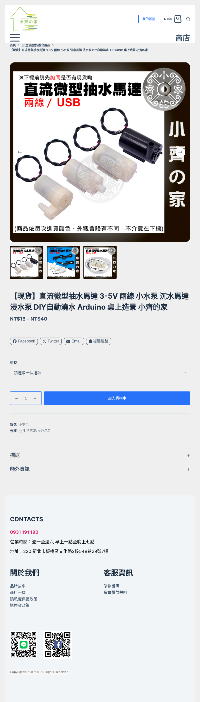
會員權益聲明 (115, 592)
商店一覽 (18, 592)
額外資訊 (20, 469)
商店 (182, 37)
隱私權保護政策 (23, 599)
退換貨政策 (20, 605)
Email (76, 341)
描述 (15, 455)
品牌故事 (18, 586)
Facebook (26, 341)
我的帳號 (148, 19)
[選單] (15, 38)
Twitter (53, 341)
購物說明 (111, 586)
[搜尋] (188, 19)
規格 (13, 362)
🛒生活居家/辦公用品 (35, 431)
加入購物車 (117, 398)
